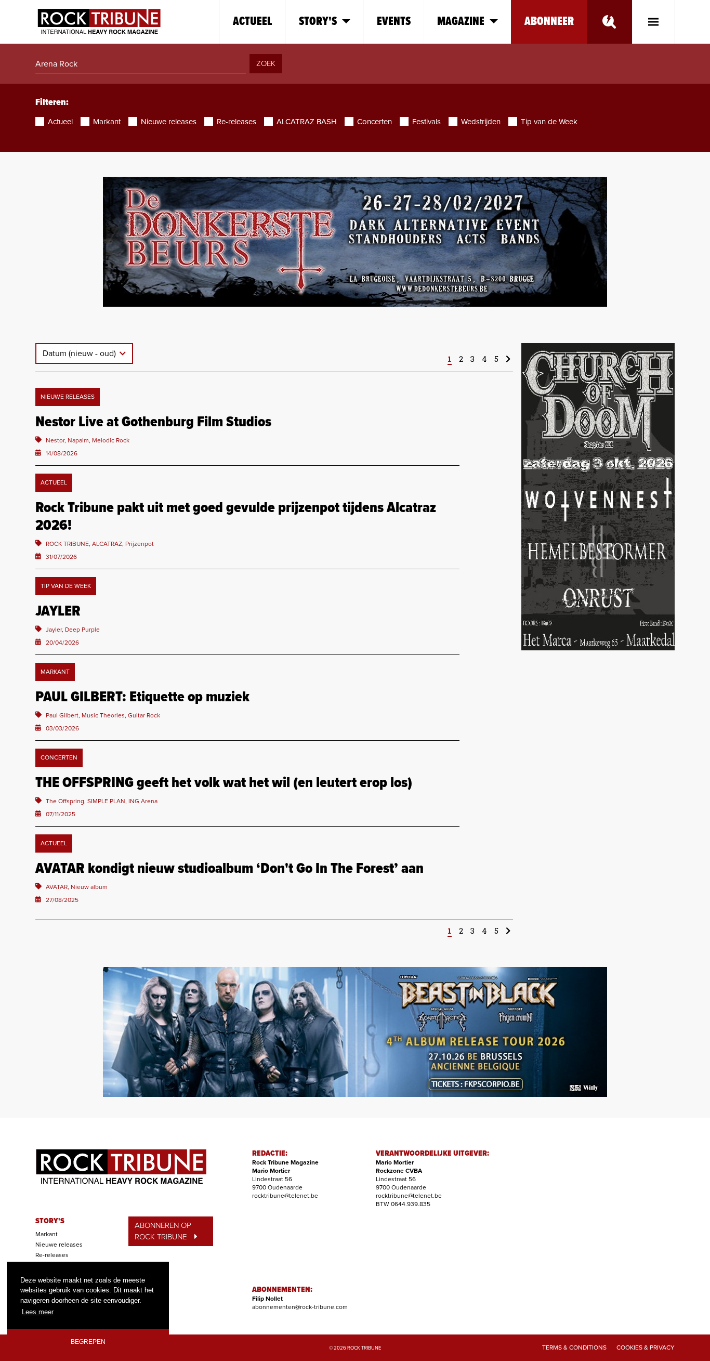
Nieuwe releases (59, 1244)
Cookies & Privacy (645, 1347)
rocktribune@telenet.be (285, 1195)
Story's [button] (318, 22)
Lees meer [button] (38, 1312)
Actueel (252, 22)
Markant (46, 1234)
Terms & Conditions (574, 1347)
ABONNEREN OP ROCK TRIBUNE (163, 1231)
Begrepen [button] (88, 1341)
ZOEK (265, 63)
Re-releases (52, 1255)
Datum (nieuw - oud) (80, 353)
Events (394, 22)
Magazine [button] (460, 22)
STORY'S (49, 1221)
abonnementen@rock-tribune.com (300, 1307)
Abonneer (549, 22)
